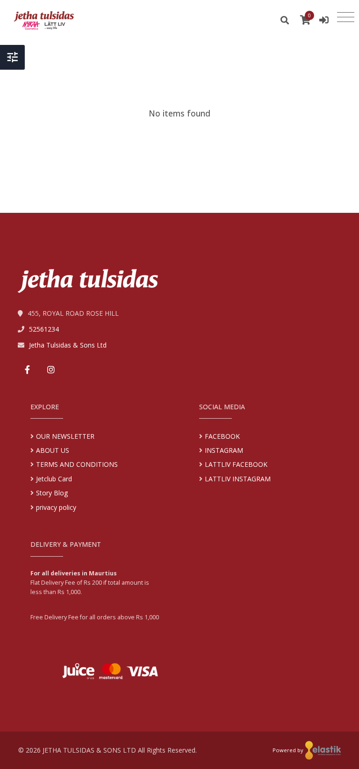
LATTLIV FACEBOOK (236, 464)
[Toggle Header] (12, 57)
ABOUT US (52, 450)
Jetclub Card (54, 478)
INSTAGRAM (224, 450)
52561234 (44, 329)
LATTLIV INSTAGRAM (238, 478)
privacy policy (56, 507)
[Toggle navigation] (345, 17)
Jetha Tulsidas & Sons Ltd (68, 345)
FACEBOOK (222, 436)
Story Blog (52, 492)
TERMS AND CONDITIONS (77, 464)
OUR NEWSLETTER (65, 436)
